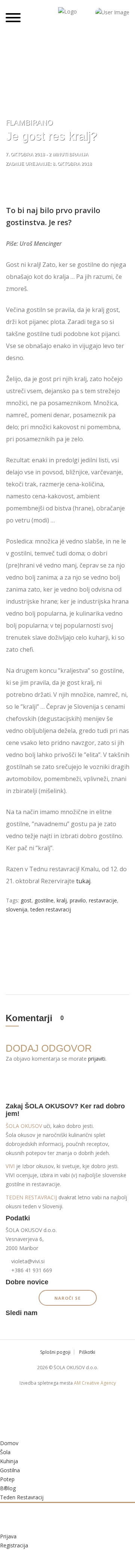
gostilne (44, 900)
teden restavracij (50, 909)
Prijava (8, 1536)
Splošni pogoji (55, 1352)
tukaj (83, 881)
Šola (5, 1452)
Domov (9, 1443)
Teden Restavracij (22, 1497)
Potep (7, 1479)
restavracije (103, 900)
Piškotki (87, 1352)
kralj (62, 900)
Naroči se (67, 1298)
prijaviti (96, 1058)
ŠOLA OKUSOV (24, 1125)
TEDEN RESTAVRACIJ (31, 1197)
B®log (8, 1488)
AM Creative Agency (95, 1383)
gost (26, 900)
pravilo (78, 900)
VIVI (10, 1166)
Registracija (14, 1545)
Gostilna (10, 1470)
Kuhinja (9, 1461)
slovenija (16, 909)
